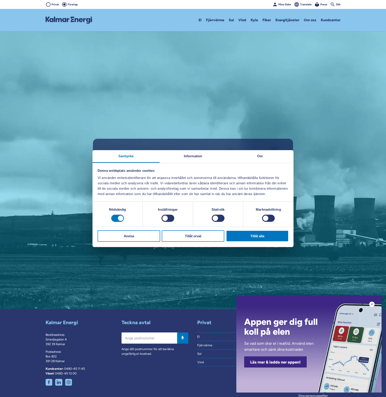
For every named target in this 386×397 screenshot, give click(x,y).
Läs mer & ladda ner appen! (275, 362)
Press (323, 4)
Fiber (266, 20)
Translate (306, 4)
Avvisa (129, 236)
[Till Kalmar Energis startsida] (69, 20)
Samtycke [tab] (126, 156)
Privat (55, 4)
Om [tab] (260, 156)
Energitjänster (287, 20)
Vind (242, 20)
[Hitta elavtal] (182, 338)
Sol (231, 20)
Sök (338, 4)
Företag (73, 4)
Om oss (310, 20)
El (200, 20)
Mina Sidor (284, 4)
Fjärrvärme (215, 20)
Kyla (254, 20)
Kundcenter (330, 20)
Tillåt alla (257, 236)
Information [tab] (193, 156)
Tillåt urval (193, 236)
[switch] (168, 218)
